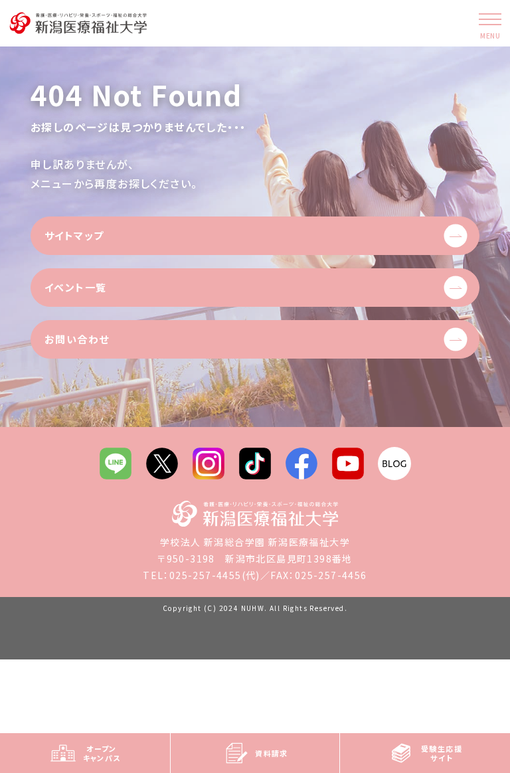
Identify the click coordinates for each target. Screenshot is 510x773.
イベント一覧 (75, 287)
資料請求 (271, 753)
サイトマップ (74, 235)
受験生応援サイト (441, 753)
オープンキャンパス (102, 753)
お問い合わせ (76, 339)
